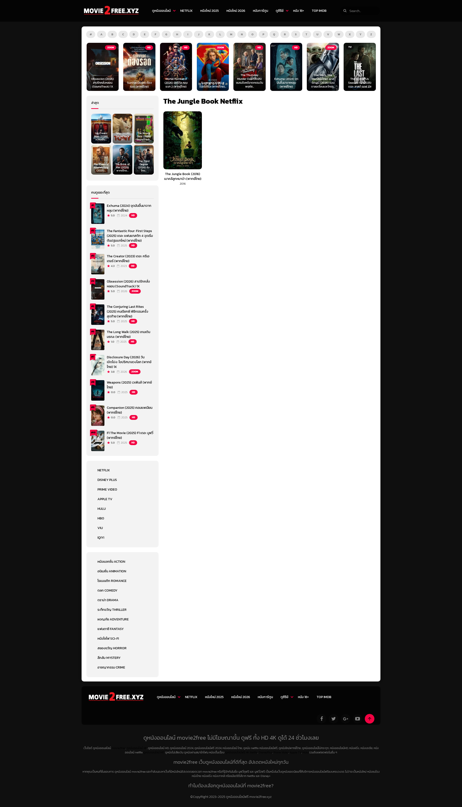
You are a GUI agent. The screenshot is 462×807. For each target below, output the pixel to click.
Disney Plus (107, 479)
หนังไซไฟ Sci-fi (108, 638)
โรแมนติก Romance (112, 580)
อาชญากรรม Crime (111, 667)
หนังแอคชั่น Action (111, 561)
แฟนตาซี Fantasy (110, 628)
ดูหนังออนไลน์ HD (153, 752)
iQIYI (100, 537)
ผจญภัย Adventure (113, 619)
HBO (100, 518)
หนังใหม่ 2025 (209, 10)
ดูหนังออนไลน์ (161, 10)
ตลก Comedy (107, 590)
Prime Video (107, 489)
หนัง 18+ (298, 10)
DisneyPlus (265, 752)
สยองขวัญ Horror (112, 648)
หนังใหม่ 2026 (235, 10)
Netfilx (253, 752)
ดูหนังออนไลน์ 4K (137, 748)
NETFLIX (186, 10)
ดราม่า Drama (107, 600)
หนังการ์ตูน (260, 10)
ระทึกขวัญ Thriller (112, 609)
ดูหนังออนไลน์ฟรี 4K (237, 752)
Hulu (101, 508)
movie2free (118, 748)
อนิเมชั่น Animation (111, 571)
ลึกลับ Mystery (109, 657)
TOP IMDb (319, 10)
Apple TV (104, 499)
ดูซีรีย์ (279, 10)
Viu (100, 527)
